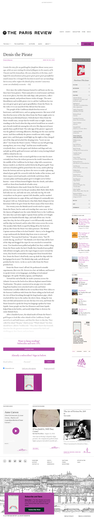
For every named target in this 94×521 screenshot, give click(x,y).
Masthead (65, 460)
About (47, 44)
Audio (40, 44)
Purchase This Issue (81, 80)
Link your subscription (29, 368)
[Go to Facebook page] (9, 461)
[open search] (78, 44)
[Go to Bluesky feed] (20, 461)
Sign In (89, 32)
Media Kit (49, 462)
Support (34, 462)
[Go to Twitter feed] (14, 461)
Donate (67, 32)
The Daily (6, 44)
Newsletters (76, 32)
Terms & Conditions (84, 516)
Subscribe (87, 44)
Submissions (50, 464)
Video (78, 462)
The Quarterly (19, 44)
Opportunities (81, 460)
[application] (16, 440)
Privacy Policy (69, 516)
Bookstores (65, 464)
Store (83, 32)
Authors (32, 44)
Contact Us (35, 464)
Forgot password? (49, 368)
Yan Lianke (67, 416)
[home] (27, 33)
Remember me (9, 368)
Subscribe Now (34, 509)
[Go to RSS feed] (25, 461)
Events (62, 32)
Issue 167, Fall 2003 (49, 60)
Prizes (64, 462)
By (64, 413)
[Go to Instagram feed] (4, 461)
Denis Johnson (7, 60)
